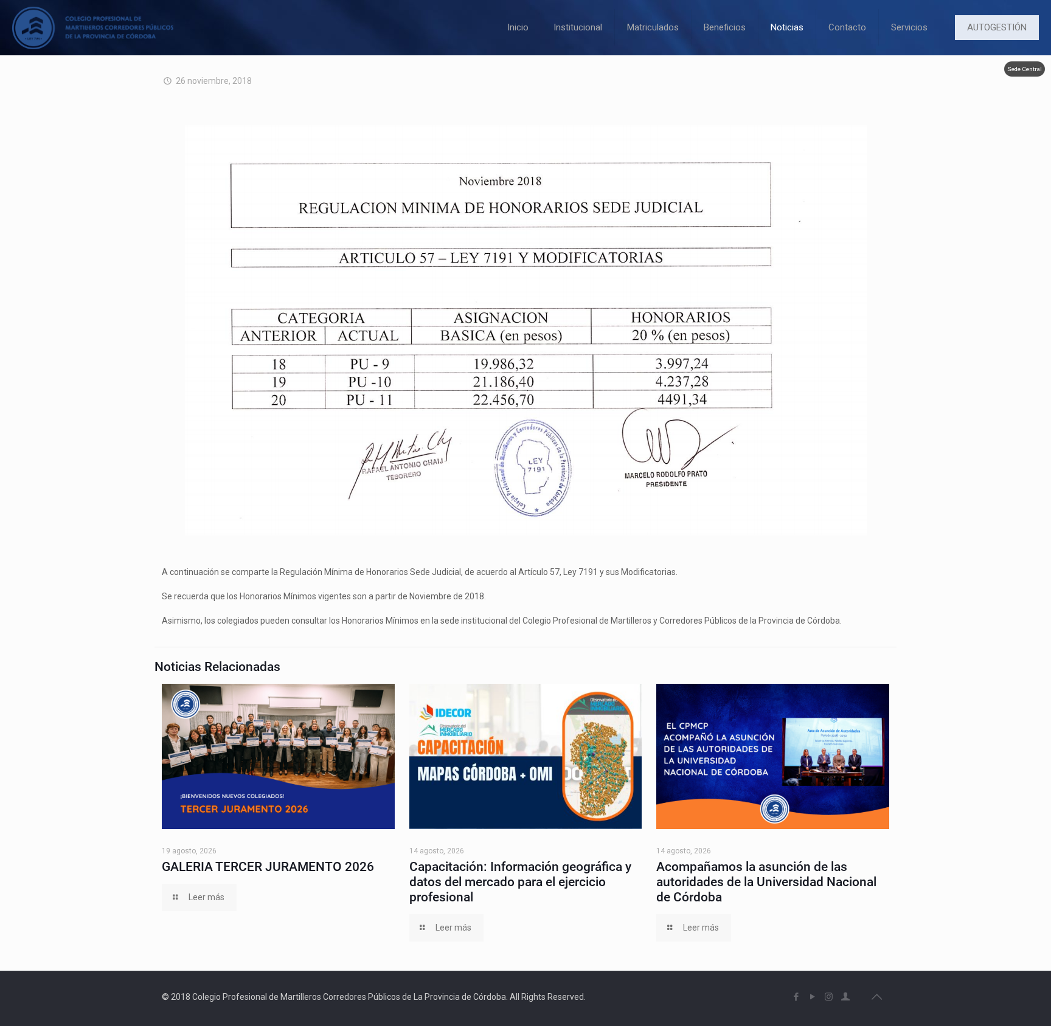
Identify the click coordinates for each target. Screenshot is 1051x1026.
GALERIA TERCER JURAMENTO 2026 (268, 866)
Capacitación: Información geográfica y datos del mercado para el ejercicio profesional (520, 881)
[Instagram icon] (828, 996)
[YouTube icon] (812, 996)
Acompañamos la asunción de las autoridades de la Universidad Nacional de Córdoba (766, 881)
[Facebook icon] (795, 996)
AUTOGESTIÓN (997, 27)
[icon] (845, 996)
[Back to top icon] (876, 997)
